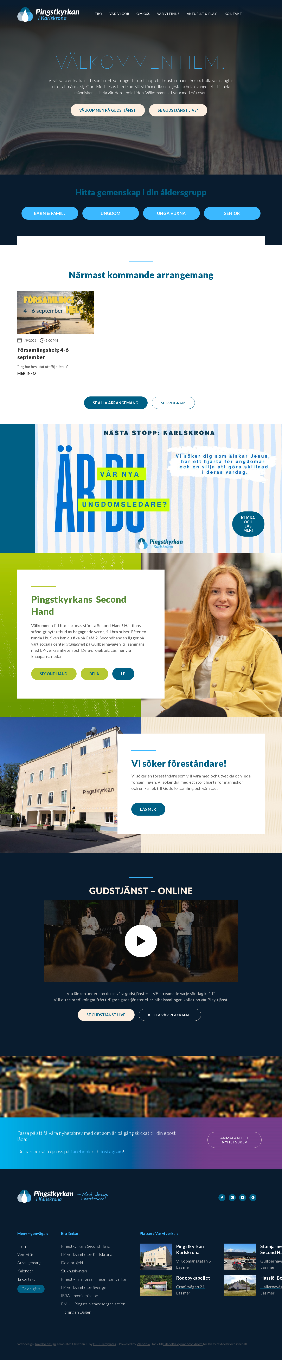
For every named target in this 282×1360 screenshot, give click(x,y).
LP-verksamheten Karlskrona (86, 1254)
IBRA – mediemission (79, 1295)
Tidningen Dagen (76, 1312)
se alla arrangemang (115, 403)
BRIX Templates (104, 1344)
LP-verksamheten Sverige (83, 1287)
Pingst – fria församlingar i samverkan (94, 1279)
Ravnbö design (45, 1344)
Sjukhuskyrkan (74, 1270)
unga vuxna (171, 213)
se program (173, 403)
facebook (80, 1151)
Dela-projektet (74, 1262)
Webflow (143, 1344)
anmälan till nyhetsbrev (234, 1140)
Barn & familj (50, 213)
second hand (54, 674)
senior (232, 213)
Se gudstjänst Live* (178, 110)
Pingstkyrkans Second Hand (85, 1246)
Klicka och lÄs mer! (248, 524)
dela (94, 674)
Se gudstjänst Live (106, 1015)
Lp (123, 674)
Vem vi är (25, 1254)
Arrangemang (29, 1262)
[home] (48, 14)
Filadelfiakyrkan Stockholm (183, 1344)
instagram (112, 1151)
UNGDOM (111, 213)
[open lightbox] (141, 941)
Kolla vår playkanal (170, 1015)
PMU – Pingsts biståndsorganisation (93, 1303)
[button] (98, 13)
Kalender (25, 1270)
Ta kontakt (26, 1279)
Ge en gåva (30, 1288)
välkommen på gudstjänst (107, 110)
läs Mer (148, 809)
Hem (21, 1246)
